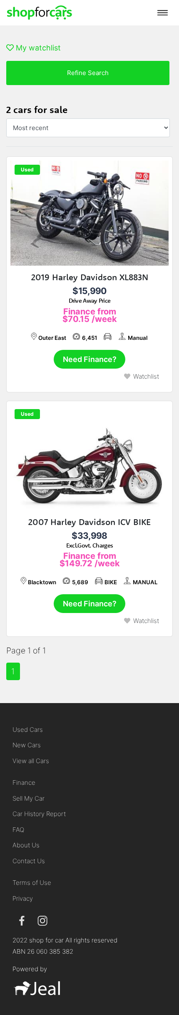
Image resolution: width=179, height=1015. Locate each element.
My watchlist (37, 47)
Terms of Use (31, 883)
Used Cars (27, 730)
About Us (26, 845)
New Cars (26, 745)
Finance (23, 782)
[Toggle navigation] (162, 12)
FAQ (18, 830)
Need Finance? (90, 359)
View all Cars (30, 761)
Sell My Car (28, 798)
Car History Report (39, 814)
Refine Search (88, 73)
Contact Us (28, 861)
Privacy (22, 898)
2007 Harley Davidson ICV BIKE (89, 522)
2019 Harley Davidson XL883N (89, 277)
